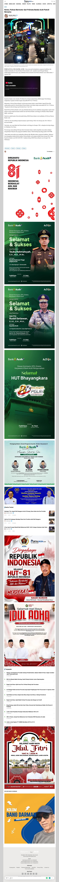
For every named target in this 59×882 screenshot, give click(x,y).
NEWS (5, 7)
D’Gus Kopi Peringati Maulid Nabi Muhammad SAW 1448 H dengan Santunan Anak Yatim (25, 527)
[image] (52, 513)
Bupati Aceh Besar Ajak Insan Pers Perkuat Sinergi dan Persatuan (23, 684)
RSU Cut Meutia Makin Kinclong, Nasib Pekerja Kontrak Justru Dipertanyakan (25, 679)
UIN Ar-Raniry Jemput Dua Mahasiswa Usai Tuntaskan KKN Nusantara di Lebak (26, 717)
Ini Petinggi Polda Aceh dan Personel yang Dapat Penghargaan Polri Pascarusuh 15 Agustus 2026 (30, 689)
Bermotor (7, 148)
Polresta (18, 148)
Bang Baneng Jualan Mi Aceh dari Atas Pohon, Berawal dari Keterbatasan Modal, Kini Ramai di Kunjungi (29, 705)
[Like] (6, 878)
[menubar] (5, 1)
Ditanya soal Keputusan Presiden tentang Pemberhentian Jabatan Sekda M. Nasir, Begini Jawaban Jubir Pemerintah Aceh (30, 673)
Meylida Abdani (12, 15)
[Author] (6, 16)
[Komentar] (10, 878)
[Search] (52, 1)
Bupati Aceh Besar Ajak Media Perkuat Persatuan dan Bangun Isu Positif (24, 700)
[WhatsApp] (47, 878)
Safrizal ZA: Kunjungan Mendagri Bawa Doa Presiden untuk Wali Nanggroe (22, 519)
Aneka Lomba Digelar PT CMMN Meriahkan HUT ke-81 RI (21, 722)
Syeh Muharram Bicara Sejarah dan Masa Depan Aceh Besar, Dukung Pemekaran (26, 695)
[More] (47, 515)
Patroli (13, 148)
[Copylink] (50, 878)
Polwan (24, 148)
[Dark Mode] (54, 1)
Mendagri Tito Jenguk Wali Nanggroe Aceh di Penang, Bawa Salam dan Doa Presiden (25, 511)
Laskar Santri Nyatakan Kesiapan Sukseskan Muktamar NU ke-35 (22, 711)
